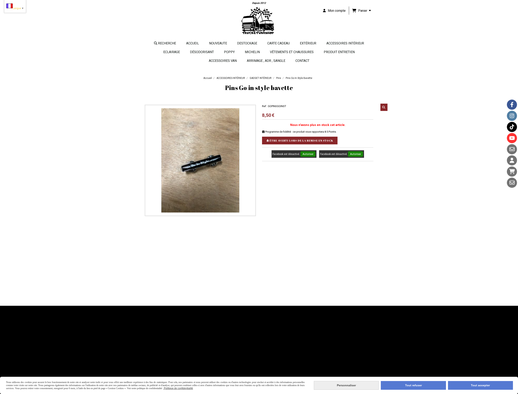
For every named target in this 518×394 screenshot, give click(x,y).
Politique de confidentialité (178, 388)
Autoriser (308, 154)
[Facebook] (512, 105)
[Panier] (512, 171)
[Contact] (512, 149)
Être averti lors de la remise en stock (301, 140)
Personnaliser (346, 385)
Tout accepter (480, 385)
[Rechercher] (383, 107)
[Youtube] (512, 138)
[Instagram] (512, 116)
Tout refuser (413, 385)
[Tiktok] (512, 127)
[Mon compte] (512, 160)
